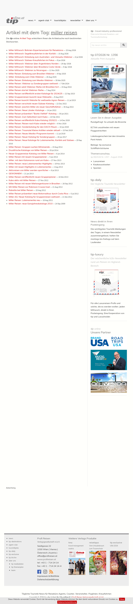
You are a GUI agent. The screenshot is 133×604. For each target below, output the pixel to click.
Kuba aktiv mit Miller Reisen (22, 180)
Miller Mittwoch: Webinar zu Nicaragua (28, 70)
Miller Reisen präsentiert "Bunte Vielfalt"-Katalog (33, 113)
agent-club (43, 20)
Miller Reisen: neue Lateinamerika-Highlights (31, 163)
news (30, 20)
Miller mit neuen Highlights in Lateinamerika (30, 167)
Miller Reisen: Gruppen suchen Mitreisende (29, 147)
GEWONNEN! (15, 173)
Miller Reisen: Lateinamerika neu (25, 200)
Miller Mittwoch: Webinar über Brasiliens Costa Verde (35, 67)
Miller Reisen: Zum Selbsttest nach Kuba (28, 117)
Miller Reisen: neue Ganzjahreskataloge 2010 (31, 203)
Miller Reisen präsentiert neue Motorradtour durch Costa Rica (39, 193)
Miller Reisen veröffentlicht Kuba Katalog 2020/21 (33, 120)
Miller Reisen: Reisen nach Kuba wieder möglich (32, 123)
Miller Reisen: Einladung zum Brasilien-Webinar (32, 73)
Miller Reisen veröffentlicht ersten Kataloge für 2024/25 (36, 93)
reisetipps (96, 545)
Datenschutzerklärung (67, 602)
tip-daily (96, 180)
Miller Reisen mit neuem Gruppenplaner (28, 156)
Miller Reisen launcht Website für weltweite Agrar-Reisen (37, 100)
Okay (122, 599)
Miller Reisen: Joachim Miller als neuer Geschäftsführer (35, 106)
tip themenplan (17, 567)
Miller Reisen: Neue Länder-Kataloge (27, 110)
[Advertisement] (66, 6)
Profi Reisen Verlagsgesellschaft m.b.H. (88, 597)
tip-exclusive (14, 554)
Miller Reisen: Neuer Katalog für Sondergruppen (32, 137)
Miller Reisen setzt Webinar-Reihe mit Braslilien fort (34, 87)
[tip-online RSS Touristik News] (52, 573)
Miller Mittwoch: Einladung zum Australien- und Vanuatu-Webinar (41, 57)
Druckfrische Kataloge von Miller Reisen (28, 150)
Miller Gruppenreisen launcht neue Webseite (30, 97)
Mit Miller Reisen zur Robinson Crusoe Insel (29, 187)
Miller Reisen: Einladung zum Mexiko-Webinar (31, 80)
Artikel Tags (25, 38)
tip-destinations (15, 541)
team (13, 570)
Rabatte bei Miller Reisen (21, 190)
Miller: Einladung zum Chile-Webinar (26, 77)
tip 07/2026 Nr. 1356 (104, 55)
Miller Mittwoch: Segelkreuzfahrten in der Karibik (32, 53)
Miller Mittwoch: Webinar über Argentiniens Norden (34, 63)
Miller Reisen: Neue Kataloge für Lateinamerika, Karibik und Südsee (41, 140)
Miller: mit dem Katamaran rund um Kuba (29, 160)
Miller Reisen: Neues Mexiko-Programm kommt (31, 133)
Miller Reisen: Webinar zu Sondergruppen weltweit (33, 83)
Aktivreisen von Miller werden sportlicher (29, 170)
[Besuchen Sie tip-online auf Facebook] (40, 573)
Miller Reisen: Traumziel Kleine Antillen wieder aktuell (35, 130)
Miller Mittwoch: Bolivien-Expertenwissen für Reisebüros (36, 50)
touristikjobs (60, 20)
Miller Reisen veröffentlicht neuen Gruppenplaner (32, 177)
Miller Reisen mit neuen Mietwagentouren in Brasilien (35, 183)
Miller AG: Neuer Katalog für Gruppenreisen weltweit (34, 196)
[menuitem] (15, 20)
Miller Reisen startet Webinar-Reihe (26, 90)
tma (75, 545)
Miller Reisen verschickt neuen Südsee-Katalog (31, 103)
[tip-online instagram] (46, 573)
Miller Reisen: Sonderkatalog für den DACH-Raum (33, 127)
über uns (90, 20)
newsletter (75, 20)
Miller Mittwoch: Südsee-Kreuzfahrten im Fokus (32, 60)
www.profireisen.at (46, 559)
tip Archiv (12, 557)
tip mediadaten (17, 564)
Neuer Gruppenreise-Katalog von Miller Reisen (31, 153)
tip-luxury (97, 254)
